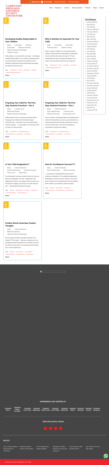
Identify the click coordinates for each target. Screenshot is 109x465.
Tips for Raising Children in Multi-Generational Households (10, 449)
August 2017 (91, 105)
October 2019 (91, 71)
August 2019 (91, 76)
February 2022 (91, 32)
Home (51, 7)
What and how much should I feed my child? (26, 447)
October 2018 (91, 88)
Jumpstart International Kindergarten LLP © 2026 (17, 462)
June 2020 (90, 51)
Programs (58, 7)
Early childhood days (53, 111)
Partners (88, 7)
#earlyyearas (67, 187)
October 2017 (91, 102)
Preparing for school (69, 114)
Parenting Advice (52, 47)
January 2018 (91, 98)
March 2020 (90, 58)
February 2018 (91, 95)
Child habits (18, 45)
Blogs (95, 7)
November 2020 (92, 41)
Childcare (28, 45)
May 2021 (90, 36)
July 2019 (90, 78)
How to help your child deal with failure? (75, 447)
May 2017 (90, 107)
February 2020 (91, 61)
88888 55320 (36, 2)
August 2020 (91, 46)
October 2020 (91, 44)
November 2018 (92, 85)
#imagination (34, 190)
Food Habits (11, 47)
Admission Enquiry (59, 1)
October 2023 (91, 22)
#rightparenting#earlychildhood (13, 72)
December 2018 (92, 83)
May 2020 (90, 54)
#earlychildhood (13, 131)
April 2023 (90, 27)
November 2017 (92, 100)
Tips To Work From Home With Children (93, 447)
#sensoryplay (27, 134)
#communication (19, 251)
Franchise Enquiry (73, 1)
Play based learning (30, 170)
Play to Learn (11, 172)
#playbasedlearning (10, 134)
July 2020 (90, 49)
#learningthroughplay (24, 131)
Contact (101, 7)
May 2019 (90, 80)
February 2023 (91, 29)
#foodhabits (34, 70)
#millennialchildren (50, 190)
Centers (66, 7)
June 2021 (90, 34)
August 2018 (91, 90)
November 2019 (92, 68)
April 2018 (90, 93)
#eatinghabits (26, 70)
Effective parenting (69, 170)
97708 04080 (48, 2)
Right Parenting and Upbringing (16, 50)
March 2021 (90, 39)
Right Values (23, 172)
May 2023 (90, 24)
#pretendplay (20, 134)
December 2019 (92, 66)
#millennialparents (60, 190)
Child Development (60, 109)
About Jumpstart (77, 7)
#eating (20, 70)
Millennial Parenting (24, 47)
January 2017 (91, 110)
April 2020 (90, 56)
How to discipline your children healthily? (42, 447)
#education (27, 190)
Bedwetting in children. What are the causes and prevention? (60, 449)
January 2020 (91, 63)
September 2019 (92, 73)
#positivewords (69, 190)
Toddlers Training (12, 52)
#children (12, 190)
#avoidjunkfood (13, 70)
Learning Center (19, 109)
